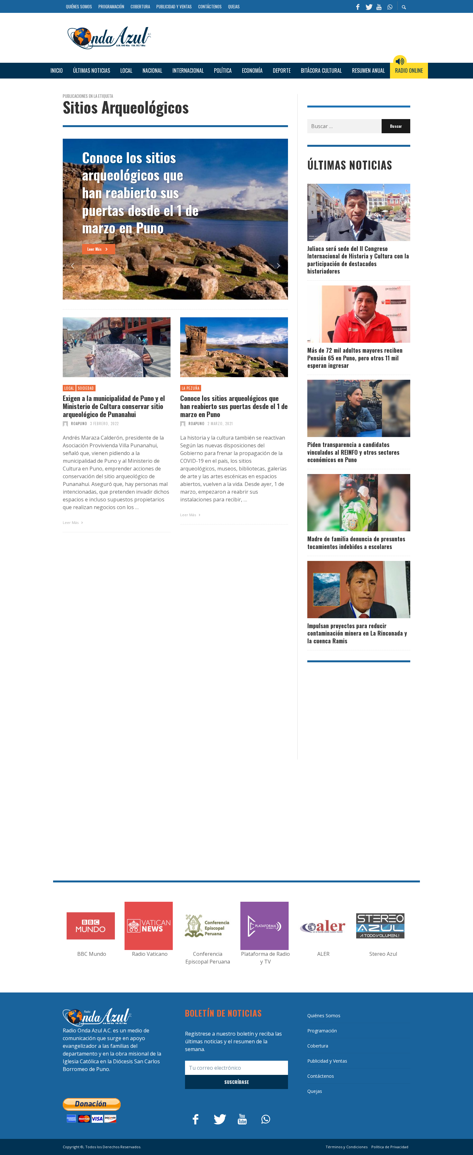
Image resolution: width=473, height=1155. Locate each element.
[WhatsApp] (389, 6)
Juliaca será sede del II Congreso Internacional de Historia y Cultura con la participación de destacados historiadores (358, 259)
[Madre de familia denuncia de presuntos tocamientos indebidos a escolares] (348, 502)
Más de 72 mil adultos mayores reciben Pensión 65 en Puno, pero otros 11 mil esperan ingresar (355, 357)
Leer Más (71, 522)
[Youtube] (379, 6)
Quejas (314, 1091)
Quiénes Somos (323, 1015)
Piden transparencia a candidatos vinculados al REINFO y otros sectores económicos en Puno (353, 452)
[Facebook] (358, 6)
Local (69, 388)
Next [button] (278, 265)
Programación (322, 1031)
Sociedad (86, 388)
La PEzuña (190, 388)
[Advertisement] (283, 36)
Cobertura (317, 1046)
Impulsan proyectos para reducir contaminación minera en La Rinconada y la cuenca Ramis (357, 633)
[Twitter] (368, 6)
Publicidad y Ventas (327, 1061)
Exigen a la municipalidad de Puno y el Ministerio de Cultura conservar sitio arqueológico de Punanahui (114, 406)
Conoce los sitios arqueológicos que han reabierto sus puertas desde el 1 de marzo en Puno (234, 406)
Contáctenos (320, 1076)
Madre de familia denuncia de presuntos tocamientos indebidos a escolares (356, 542)
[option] (175, 219)
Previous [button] (72, 265)
